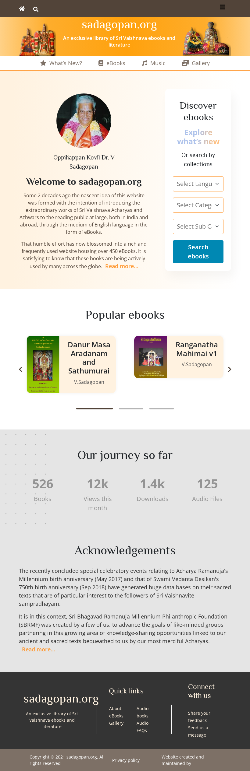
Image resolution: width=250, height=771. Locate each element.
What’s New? (65, 63)
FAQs (142, 730)
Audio (142, 723)
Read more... (121, 266)
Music (158, 63)
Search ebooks (198, 251)
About (115, 708)
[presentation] (20, 369)
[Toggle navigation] (222, 8)
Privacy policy (126, 760)
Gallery (201, 63)
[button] (94, 408)
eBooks (115, 63)
